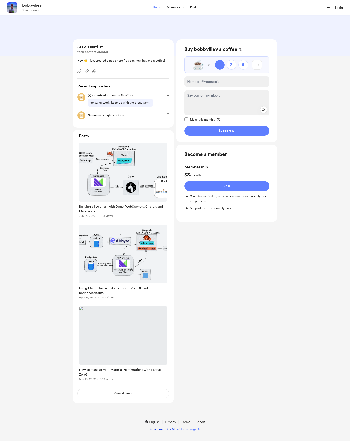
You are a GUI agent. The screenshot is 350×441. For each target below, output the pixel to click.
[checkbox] (199, 119)
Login (339, 8)
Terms (185, 422)
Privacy (170, 422)
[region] (226, 90)
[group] (226, 187)
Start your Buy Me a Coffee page (173, 429)
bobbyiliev (32, 5)
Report (200, 422)
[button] (157, 7)
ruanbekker (102, 95)
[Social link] (79, 71)
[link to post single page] (123, 180)
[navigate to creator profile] (12, 7)
